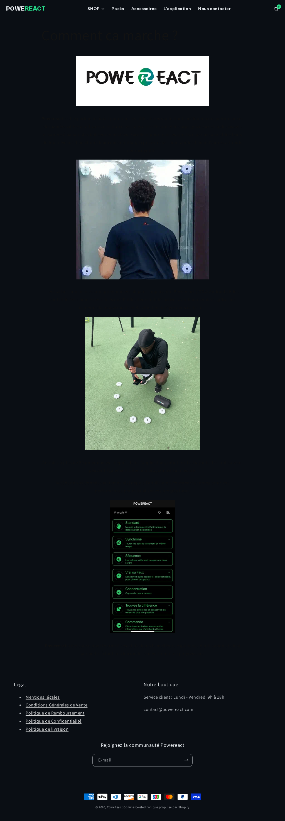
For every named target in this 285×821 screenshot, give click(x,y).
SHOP (93, 8)
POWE (25, 8)
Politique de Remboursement (55, 713)
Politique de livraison (47, 729)
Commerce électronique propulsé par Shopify (156, 807)
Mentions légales (43, 697)
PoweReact (115, 807)
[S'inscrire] (186, 760)
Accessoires (144, 8)
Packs (118, 8)
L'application (177, 8)
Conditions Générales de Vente (56, 705)
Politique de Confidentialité (54, 721)
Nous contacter (214, 8)
